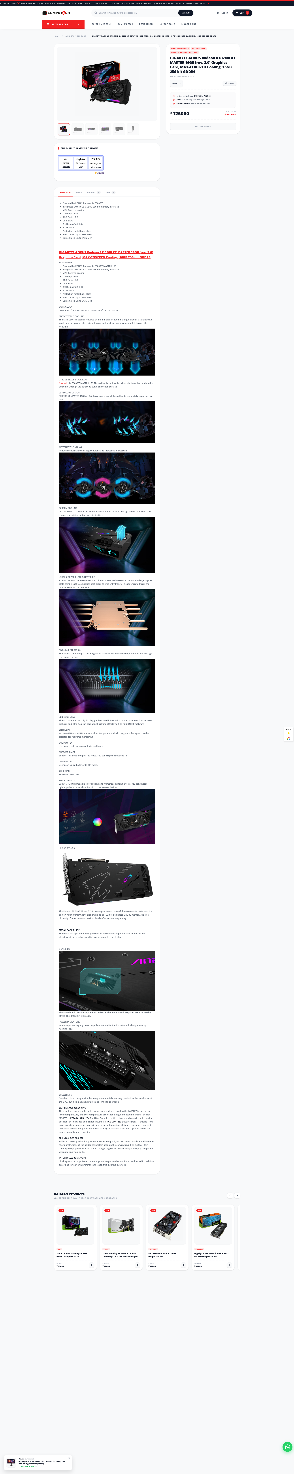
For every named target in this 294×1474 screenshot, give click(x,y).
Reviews (93, 192)
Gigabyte (63, 383)
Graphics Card (198, 49)
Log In (224, 12)
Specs (79, 192)
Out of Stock (203, 126)
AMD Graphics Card (76, 36)
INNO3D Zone (188, 24)
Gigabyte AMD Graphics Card (184, 52)
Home (57, 36)
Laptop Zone (167, 24)
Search (186, 12)
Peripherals (146, 24)
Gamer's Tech (125, 24)
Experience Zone (102, 24)
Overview (65, 192)
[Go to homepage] (56, 13)
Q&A (110, 192)
